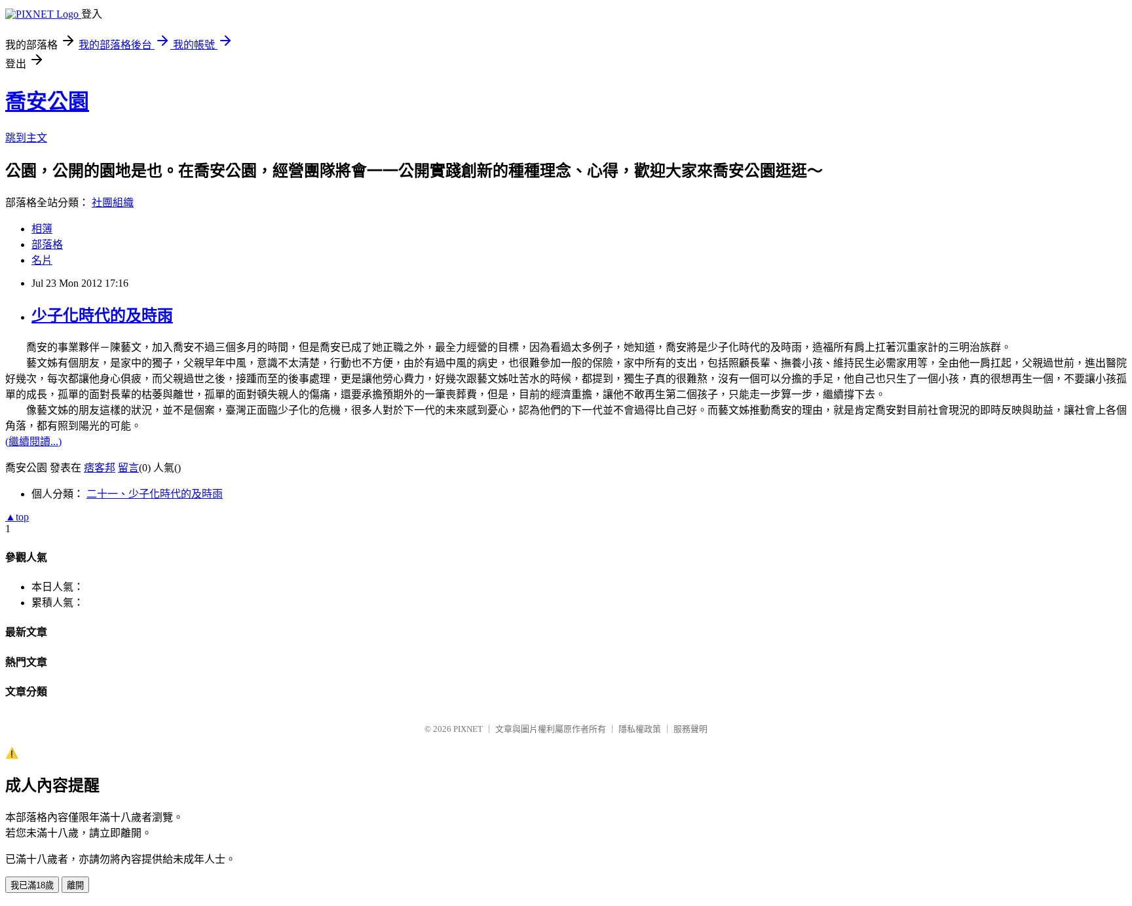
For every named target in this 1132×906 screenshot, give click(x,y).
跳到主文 (26, 137)
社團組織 (113, 202)
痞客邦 (99, 467)
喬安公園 (47, 101)
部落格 (47, 244)
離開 (75, 885)
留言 (128, 467)
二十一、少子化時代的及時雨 (154, 493)
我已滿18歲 (32, 885)
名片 (41, 260)
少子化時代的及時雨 (102, 315)
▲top (17, 516)
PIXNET (468, 729)
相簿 (41, 228)
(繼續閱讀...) (33, 441)
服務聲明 (690, 729)
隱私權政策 (639, 729)
